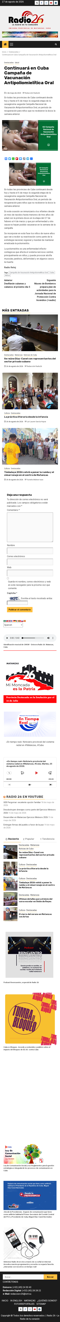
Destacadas (9, 63)
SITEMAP (41, 1304)
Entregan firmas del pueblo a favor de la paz (23, 825)
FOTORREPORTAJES (24, 1304)
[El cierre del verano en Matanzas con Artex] (10, 914)
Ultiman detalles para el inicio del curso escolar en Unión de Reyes (35, 900)
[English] (10, 620)
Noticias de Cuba (30, 355)
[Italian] (17, 620)
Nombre (11, 545)
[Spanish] (25, 620)
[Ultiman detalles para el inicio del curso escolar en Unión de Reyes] (10, 899)
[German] (15, 620)
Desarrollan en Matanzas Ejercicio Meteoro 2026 (25, 817)
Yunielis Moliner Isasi (35, 480)
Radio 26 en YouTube (24, 797)
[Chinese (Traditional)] (7, 620)
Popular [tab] (29, 839)
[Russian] (22, 620)
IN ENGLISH (16, 1300)
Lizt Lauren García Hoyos (36, 422)
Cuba (52, 273)
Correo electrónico (16, 556)
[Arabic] (4, 620)
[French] (12, 620)
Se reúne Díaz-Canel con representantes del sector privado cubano (30, 360)
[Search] (56, 44)
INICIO (5, 1300)
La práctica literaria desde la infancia (26, 417)
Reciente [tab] (13, 839)
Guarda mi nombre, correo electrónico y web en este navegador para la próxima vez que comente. (29, 585)
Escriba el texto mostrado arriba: (36, 598)
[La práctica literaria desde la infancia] (30, 391)
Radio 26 (51, 1315)
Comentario (13, 510)
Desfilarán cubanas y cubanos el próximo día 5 (17, 283)
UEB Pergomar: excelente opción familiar (22, 802)
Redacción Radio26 (32, 93)
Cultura (7, 413)
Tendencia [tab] (48, 839)
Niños (7, 275)
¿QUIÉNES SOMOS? (47, 1300)
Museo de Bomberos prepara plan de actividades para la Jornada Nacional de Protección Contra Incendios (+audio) (45, 290)
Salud (17, 63)
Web (9, 567)
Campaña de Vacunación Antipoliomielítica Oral (29, 273)
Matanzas (19, 355)
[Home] (5, 44)
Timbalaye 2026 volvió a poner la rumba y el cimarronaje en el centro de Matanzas (29, 473)
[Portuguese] (20, 620)
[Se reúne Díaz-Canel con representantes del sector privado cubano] (30, 332)
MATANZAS (29, 1300)
